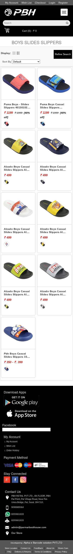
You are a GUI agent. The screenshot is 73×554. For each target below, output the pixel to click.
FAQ (9, 552)
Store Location (11, 548)
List (18, 53)
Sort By (6, 61)
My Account (11, 2)
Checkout (40, 2)
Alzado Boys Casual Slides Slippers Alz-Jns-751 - (53, 170)
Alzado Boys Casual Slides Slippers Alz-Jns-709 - (17, 294)
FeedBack (38, 548)
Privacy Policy (61, 552)
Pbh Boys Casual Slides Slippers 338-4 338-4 (17, 357)
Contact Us (25, 548)
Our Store (16, 533)
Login (52, 2)
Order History (12, 450)
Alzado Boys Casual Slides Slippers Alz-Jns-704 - (53, 232)
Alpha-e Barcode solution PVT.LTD (43, 542)
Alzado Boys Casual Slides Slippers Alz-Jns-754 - (17, 232)
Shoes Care (63, 548)
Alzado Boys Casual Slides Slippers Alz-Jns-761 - (17, 170)
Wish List (26, 2)
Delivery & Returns (23, 552)
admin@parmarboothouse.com (28, 527)
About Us (50, 548)
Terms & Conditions (43, 552)
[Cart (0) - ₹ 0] (7, 30)
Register (63, 2)
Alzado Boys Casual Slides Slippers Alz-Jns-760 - (53, 294)
